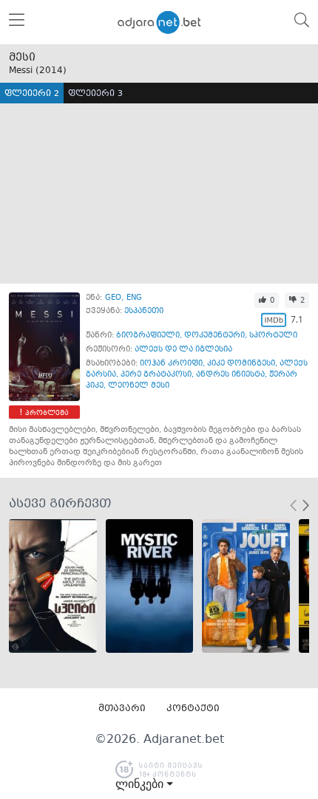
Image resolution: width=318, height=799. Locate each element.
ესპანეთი (143, 311)
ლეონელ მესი (138, 385)
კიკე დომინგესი (241, 363)
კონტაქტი (193, 709)
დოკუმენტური (214, 335)
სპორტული (273, 335)
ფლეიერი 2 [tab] (31, 94)
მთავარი (122, 709)
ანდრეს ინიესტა (230, 374)
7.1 (297, 319)
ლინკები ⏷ (144, 784)
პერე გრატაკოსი (156, 374)
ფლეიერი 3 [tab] (95, 94)
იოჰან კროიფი (171, 363)
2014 (51, 71)
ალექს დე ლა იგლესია (183, 349)
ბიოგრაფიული (148, 335)
